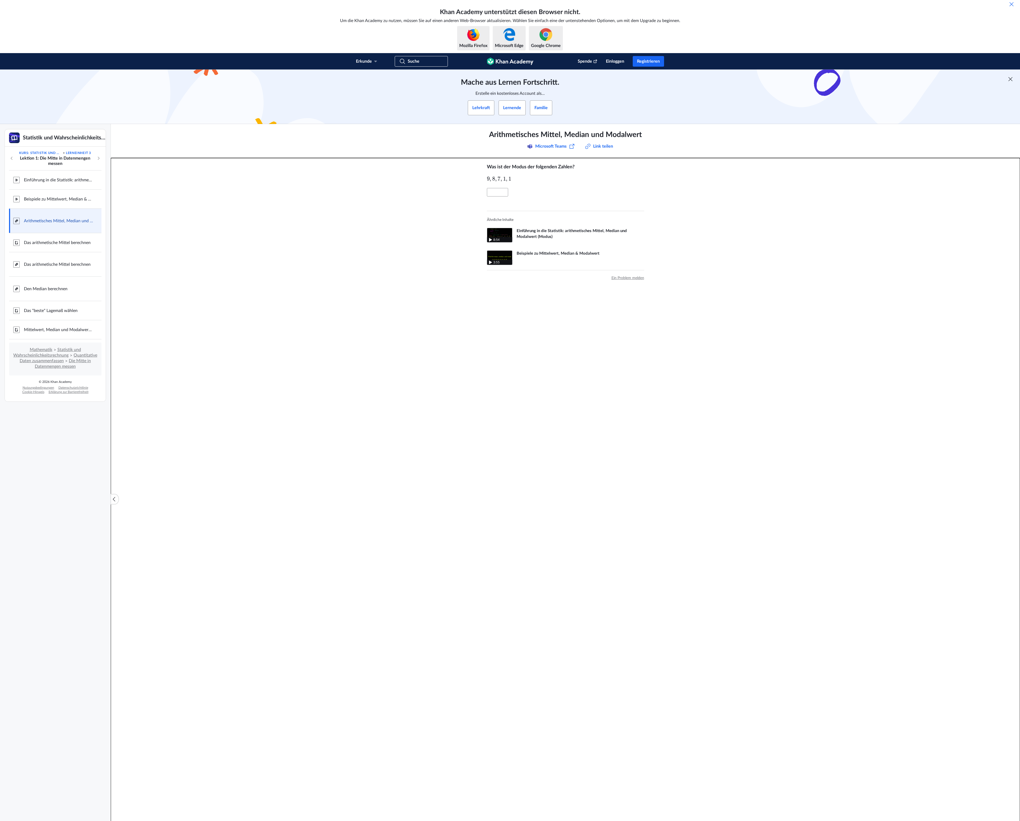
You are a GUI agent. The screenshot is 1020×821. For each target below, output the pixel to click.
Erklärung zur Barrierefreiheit (68, 392)
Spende (585, 61)
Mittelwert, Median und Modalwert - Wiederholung (58, 330)
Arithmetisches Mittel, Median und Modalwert (58, 221)
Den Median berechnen (45, 289)
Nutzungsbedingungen (38, 387)
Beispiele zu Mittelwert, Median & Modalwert (58, 199)
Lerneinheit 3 (78, 153)
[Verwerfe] (1011, 4)
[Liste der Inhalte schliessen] (114, 499)
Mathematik (41, 350)
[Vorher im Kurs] (11, 158)
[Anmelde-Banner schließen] (1010, 79)
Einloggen (615, 61)
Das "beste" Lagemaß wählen (51, 311)
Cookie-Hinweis (33, 392)
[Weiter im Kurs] (98, 158)
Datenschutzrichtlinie (73, 387)
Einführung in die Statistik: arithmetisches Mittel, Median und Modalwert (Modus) (58, 180)
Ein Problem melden (627, 278)
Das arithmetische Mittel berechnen (57, 243)
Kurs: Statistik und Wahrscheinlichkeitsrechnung (40, 153)
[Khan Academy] (510, 61)
